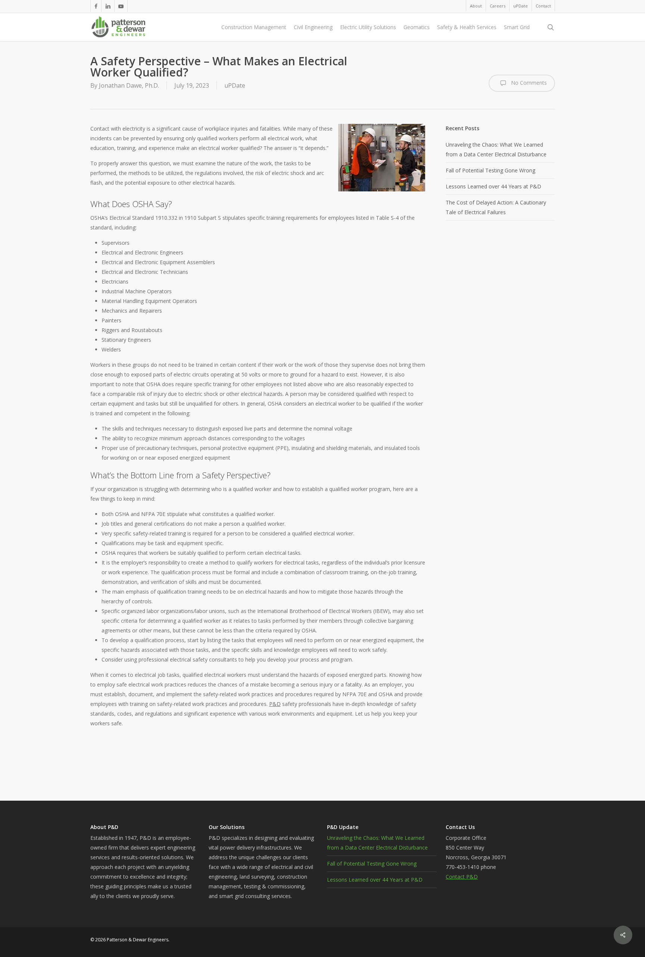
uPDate (234, 85)
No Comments (528, 82)
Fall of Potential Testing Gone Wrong (490, 170)
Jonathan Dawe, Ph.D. (129, 85)
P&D (275, 703)
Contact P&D (462, 876)
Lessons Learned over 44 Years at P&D (493, 186)
